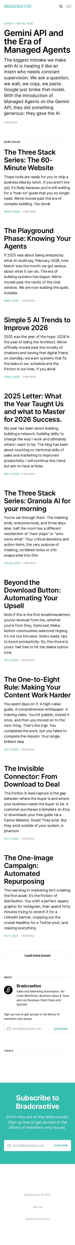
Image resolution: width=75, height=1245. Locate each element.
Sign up (37, 1206)
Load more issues (38, 955)
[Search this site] (61, 6)
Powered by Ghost (37, 1218)
